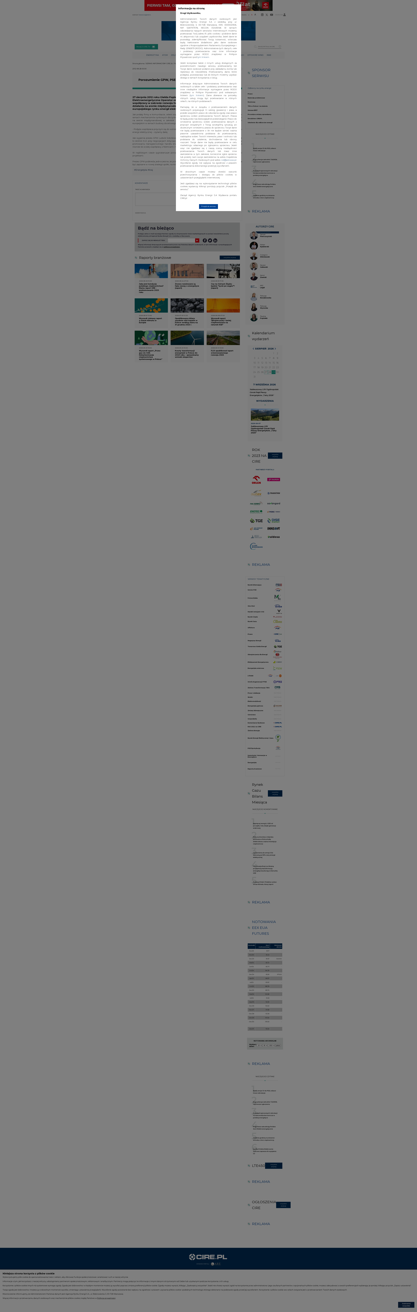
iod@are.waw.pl (228, 160)
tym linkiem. (203, 57)
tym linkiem (196, 95)
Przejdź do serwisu (208, 206)
